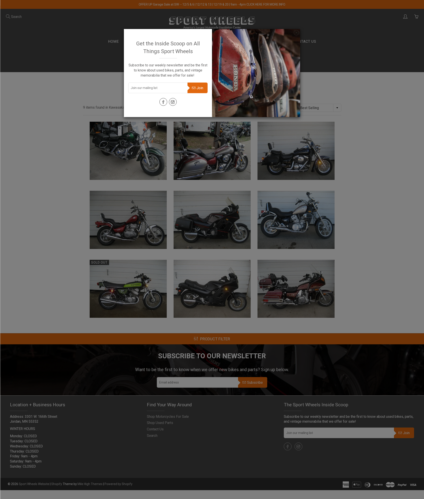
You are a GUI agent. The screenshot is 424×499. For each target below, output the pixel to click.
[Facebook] (163, 102)
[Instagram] (173, 102)
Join (200, 88)
